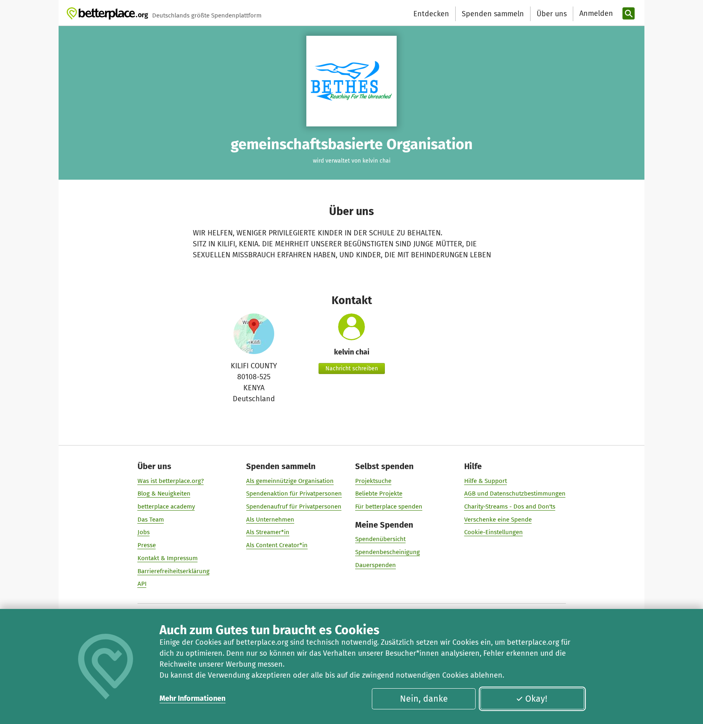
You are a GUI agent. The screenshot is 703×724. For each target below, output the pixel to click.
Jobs (144, 532)
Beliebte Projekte (378, 493)
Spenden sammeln (493, 13)
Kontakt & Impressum (168, 558)
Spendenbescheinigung (387, 552)
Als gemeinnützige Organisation (290, 481)
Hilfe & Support (485, 481)
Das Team (151, 519)
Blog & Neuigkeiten (164, 493)
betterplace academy (166, 506)
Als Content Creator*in (277, 545)
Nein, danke (424, 699)
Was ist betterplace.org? (171, 481)
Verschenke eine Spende (498, 519)
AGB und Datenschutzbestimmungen (514, 493)
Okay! (536, 699)
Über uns (552, 13)
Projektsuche (373, 481)
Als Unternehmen (270, 519)
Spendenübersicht (380, 539)
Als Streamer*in (267, 532)
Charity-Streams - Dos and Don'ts (509, 506)
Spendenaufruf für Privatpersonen (293, 506)
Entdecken (431, 13)
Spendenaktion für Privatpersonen (294, 493)
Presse (147, 545)
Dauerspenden (375, 565)
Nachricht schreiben (351, 368)
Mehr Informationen (192, 698)
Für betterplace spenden (388, 506)
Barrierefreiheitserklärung (174, 571)
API (142, 583)
